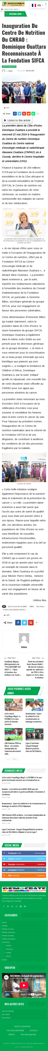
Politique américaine (8, 932)
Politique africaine (8, 929)
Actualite (9, 700)
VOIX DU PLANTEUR (8, 1011)
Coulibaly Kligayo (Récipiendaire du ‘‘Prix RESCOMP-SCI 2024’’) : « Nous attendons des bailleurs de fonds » (12, 668)
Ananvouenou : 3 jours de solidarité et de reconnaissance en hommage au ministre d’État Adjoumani (24, 804)
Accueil (4, 922)
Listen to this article (11, 9)
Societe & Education (9, 67)
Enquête (8, 952)
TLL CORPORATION (25, 1047)
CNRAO (32, 606)
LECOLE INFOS (6, 1017)
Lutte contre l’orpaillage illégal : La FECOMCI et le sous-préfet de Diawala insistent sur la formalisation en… (22, 778)
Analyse (8, 945)
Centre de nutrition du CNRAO (17, 606)
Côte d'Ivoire (40, 606)
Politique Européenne (8, 939)
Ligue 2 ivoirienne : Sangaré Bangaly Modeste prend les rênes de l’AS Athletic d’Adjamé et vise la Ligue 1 (22, 830)
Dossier (8, 956)
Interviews (9, 949)
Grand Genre (6, 942)
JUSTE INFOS (6, 1014)
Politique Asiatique (8, 935)
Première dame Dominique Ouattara (14, 610)
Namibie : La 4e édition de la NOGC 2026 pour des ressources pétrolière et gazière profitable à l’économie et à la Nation (23, 792)
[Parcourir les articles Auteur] (24, 638)
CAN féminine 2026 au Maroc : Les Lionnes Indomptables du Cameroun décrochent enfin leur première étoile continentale (23, 818)
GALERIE (4, 959)
